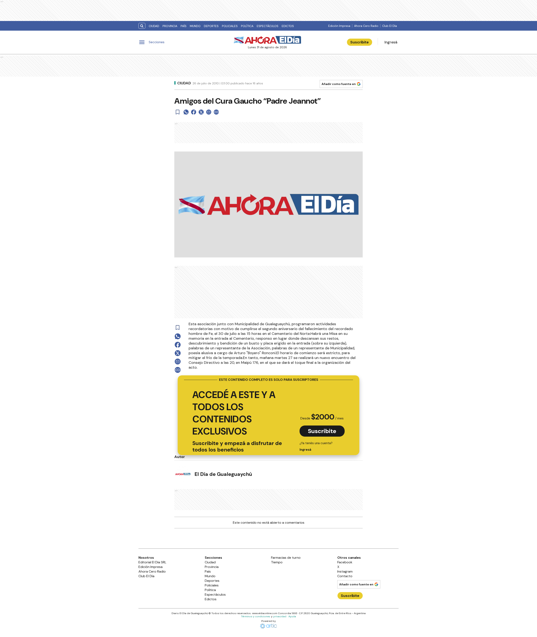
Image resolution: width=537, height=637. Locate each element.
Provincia (170, 26)
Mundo (195, 26)
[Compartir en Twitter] (201, 112)
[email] (208, 112)
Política (247, 26)
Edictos (288, 26)
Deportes (211, 26)
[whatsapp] (186, 112)
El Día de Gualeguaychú (223, 474)
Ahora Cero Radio (366, 26)
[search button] (141, 26)
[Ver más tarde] (177, 112)
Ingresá (391, 42)
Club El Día (389, 26)
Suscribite (359, 42)
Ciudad (154, 26)
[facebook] (193, 112)
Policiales (230, 26)
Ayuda (292, 616)
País (183, 26)
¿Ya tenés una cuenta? (316, 446)
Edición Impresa (339, 26)
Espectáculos (267, 26)
